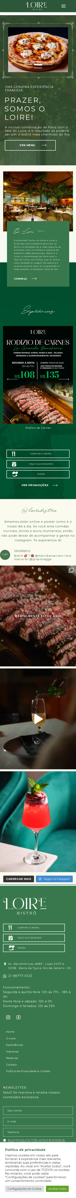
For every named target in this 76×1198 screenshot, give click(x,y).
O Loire (11, 1038)
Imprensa (12, 1051)
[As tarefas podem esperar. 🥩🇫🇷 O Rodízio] (38, 616)
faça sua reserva (41, 464)
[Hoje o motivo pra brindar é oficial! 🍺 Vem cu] (38, 718)
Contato (11, 1064)
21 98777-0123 (19, 976)
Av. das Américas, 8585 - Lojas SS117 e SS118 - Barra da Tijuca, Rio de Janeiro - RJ (39, 966)
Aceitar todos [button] (57, 1188)
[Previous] (13, 379)
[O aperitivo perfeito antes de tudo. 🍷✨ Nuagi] (38, 821)
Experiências (14, 1044)
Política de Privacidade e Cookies (28, 1071)
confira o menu (41, 453)
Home (10, 1031)
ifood (41, 474)
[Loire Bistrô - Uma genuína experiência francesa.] (36, 6)
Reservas (12, 1058)
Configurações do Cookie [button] (24, 1188)
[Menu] (63, 6)
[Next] (64, 379)
